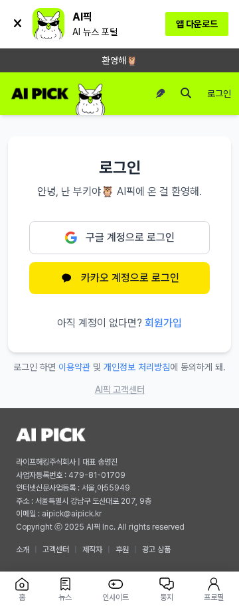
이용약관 (74, 367)
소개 (22, 549)
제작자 (92, 549)
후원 (122, 549)
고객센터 (55, 549)
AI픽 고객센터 (120, 389)
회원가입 (163, 323)
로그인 (219, 93)
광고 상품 (156, 549)
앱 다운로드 (197, 24)
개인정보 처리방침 (137, 367)
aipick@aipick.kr (72, 513)
